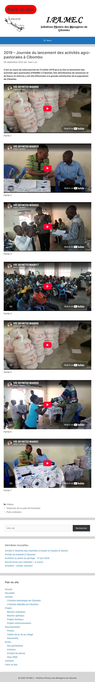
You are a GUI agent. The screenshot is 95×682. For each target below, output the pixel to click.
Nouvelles (10, 593)
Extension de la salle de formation (23, 508)
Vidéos (10, 504)
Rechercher (81, 528)
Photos (10, 630)
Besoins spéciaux (15, 615)
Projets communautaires (19, 623)
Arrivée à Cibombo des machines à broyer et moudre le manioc (36, 550)
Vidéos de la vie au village (20, 634)
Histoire (9, 597)
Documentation (12, 627)
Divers (8, 642)
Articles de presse (16, 653)
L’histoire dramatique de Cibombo (24, 600)
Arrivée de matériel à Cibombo (20, 554)
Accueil (8, 589)
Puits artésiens (14, 512)
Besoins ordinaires (16, 612)
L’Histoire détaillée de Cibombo (22, 604)
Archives (11, 649)
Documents (12, 638)
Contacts (9, 661)
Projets (8, 608)
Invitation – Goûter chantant (19, 565)
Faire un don (11, 664)
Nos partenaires (15, 645)
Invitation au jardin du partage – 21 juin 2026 (27, 558)
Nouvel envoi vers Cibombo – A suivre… (24, 562)
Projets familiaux (15, 619)
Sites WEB (12, 657)
